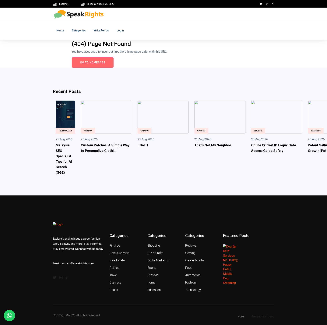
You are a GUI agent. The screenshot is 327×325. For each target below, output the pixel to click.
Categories (79, 30)
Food (188, 268)
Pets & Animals (119, 253)
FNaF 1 (143, 145)
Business (316, 131)
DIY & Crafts (155, 253)
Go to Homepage (92, 62)
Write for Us (101, 30)
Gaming (144, 131)
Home (60, 30)
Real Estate (117, 260)
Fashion (88, 131)
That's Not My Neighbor (212, 145)
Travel (114, 275)
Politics (114, 268)
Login (120, 30)
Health (114, 290)
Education (154, 290)
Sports (258, 131)
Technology (65, 131)
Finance (115, 245)
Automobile (193, 275)
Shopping (153, 245)
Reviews (190, 245)
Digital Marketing (158, 260)
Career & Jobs (194, 260)
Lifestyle (152, 275)
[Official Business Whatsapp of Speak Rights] (9, 315)
